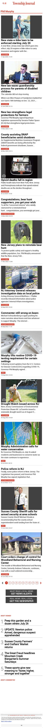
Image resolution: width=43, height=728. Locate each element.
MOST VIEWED (6, 616)
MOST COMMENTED (8, 680)
